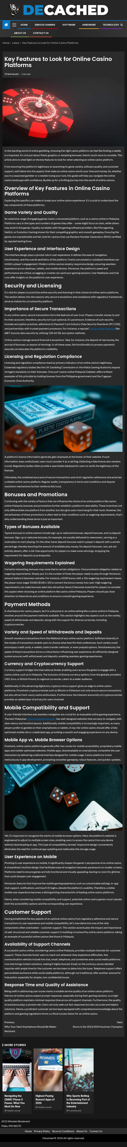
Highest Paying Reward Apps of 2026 (45, 1099)
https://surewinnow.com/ (41, 718)
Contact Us (41, 33)
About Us (20, 33)
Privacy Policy (42, 1131)
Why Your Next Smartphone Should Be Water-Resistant (30, 1027)
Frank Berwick (75, 1110)
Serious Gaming (45, 24)
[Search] (122, 25)
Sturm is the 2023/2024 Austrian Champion (98, 1024)
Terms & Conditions (63, 1131)
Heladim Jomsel (13, 1110)
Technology (111, 24)
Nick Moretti (13, 74)
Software (68, 24)
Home (24, 24)
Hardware (89, 24)
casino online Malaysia (102, 328)
